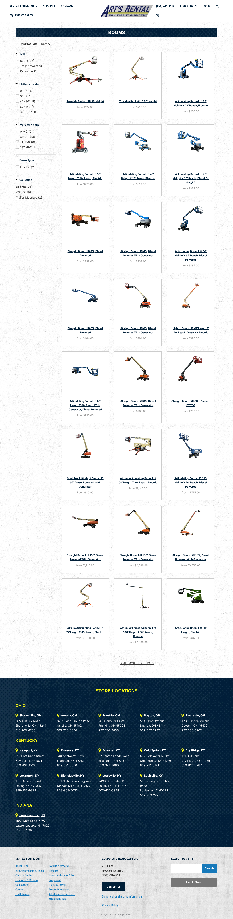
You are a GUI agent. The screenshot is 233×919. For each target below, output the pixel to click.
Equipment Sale (57, 898)
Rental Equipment (22, 6)
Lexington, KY (29, 775)
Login (206, 6)
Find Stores (188, 6)
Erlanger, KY (111, 750)
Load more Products (137, 663)
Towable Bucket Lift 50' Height (138, 101)
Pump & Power (57, 884)
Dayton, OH (152, 715)
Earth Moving (22, 894)
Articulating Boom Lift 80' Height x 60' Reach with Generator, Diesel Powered (85, 405)
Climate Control (24, 875)
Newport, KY (28, 750)
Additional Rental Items (62, 894)
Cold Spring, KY (155, 750)
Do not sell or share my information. (122, 896)
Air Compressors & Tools (29, 871)
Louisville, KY (111, 775)
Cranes (19, 889)
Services (49, 6)
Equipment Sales (21, 15)
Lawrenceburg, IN (32, 815)
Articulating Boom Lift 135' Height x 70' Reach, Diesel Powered (190, 482)
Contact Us (114, 886)
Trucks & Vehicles (59, 889)
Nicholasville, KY (72, 775)
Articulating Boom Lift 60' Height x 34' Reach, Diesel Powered (191, 255)
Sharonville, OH (30, 715)
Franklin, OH (111, 715)
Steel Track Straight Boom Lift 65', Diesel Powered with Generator (85, 482)
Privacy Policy (110, 905)
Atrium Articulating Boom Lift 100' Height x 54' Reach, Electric (138, 632)
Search (209, 868)
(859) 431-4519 (165, 6)
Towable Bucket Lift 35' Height (85, 101)
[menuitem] (23, 6)
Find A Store (194, 882)
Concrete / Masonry (26, 880)
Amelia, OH (69, 715)
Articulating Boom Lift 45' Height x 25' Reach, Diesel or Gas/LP (191, 178)
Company (67, 6)
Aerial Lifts (21, 866)
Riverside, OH (195, 715)
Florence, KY (70, 750)
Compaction (22, 884)
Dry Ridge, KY (195, 750)
